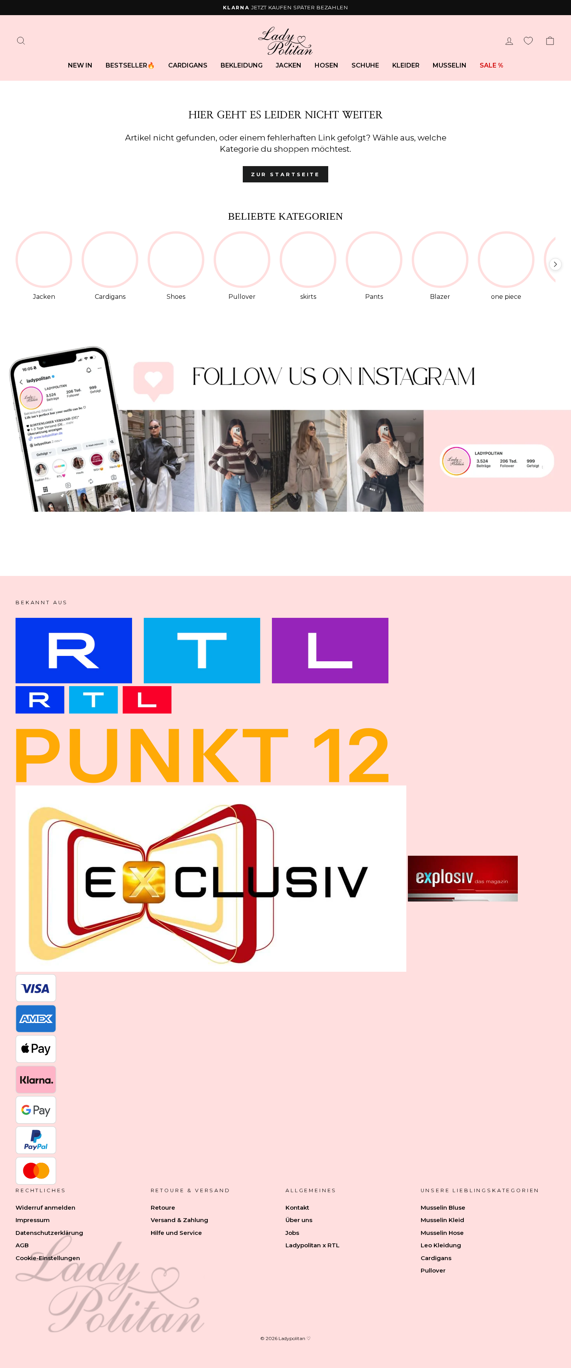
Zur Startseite (285, 174)
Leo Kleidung (441, 1245)
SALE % (491, 65)
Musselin (450, 65)
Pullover (433, 1270)
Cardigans (187, 65)
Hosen (326, 65)
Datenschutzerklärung (49, 1232)
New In (80, 65)
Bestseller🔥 (130, 65)
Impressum (33, 1220)
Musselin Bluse (443, 1207)
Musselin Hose (442, 1232)
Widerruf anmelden (45, 1207)
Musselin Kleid (442, 1220)
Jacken (288, 65)
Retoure (163, 1207)
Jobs (292, 1232)
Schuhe (365, 65)
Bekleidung (242, 65)
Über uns (299, 1220)
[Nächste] (555, 264)
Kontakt (297, 1207)
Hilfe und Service (176, 1232)
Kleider (406, 65)
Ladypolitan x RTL (312, 1245)
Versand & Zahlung (179, 1220)
